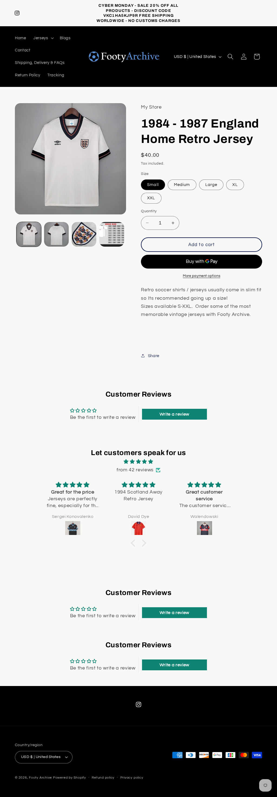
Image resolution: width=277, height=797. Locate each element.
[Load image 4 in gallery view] (111, 234)
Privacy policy (131, 777)
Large (211, 184)
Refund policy (103, 777)
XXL (151, 198)
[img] (138, 462)
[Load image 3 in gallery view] (84, 234)
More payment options (201, 276)
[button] (43, 38)
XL (235, 184)
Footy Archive (41, 777)
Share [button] (153, 356)
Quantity (149, 211)
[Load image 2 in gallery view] (56, 234)
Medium (182, 184)
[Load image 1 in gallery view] (29, 234)
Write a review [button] (174, 414)
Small (153, 184)
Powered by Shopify (69, 777)
